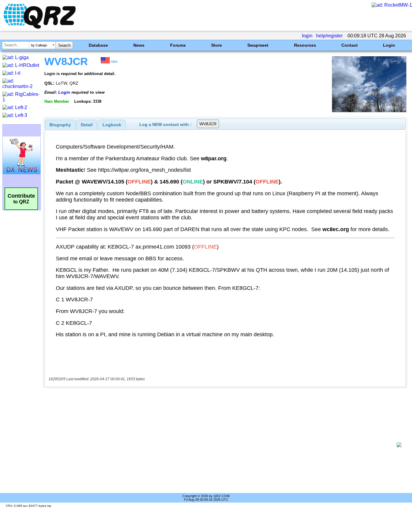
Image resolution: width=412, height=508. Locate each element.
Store (216, 45)
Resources (305, 45)
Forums (178, 45)
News (138, 45)
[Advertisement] (222, 445)
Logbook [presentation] (112, 124)
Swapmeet (257, 45)
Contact (349, 45)
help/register (329, 35)
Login (389, 45)
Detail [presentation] (87, 124)
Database (98, 45)
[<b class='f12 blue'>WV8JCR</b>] (369, 110)
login (307, 35)
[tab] (60, 125)
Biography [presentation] (60, 124)
